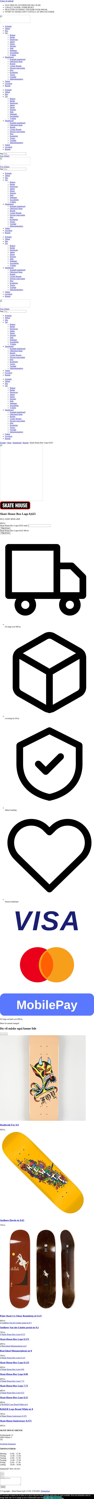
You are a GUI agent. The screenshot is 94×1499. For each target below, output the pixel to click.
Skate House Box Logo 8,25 (14, 1397)
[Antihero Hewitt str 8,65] (43, 1216)
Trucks (12, 75)
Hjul (11, 70)
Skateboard (9, 57)
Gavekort (8, 83)
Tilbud (7, 28)
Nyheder (8, 26)
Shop (9, 443)
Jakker (12, 42)
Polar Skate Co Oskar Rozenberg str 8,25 (21, 1316)
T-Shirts (13, 55)
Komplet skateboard (17, 59)
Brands (7, 86)
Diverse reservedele (17, 68)
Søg (1, 154)
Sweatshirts (14, 53)
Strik (11, 48)
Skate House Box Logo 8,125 (14, 1362)
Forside (3, 443)
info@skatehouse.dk (8, 1442)
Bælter (12, 37)
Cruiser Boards (15, 66)
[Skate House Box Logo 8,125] (12, 1358)
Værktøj (13, 77)
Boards (12, 64)
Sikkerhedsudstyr (16, 79)
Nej (49, 1498)
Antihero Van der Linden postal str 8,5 (19, 1327)
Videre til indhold (6, 1)
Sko (6, 31)
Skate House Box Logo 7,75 (14, 1385)
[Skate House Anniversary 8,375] (13, 1416)
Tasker (7, 81)
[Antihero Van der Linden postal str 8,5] (16, 1323)
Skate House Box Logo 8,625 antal (13, 526)
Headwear (14, 39)
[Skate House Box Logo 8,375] (12, 1334)
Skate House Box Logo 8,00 (14, 1374)
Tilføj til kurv (5, 528)
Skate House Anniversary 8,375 (16, 1421)
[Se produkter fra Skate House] (15, 509)
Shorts (12, 44)
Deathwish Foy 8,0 (9, 1125)
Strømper (13, 50)
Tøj (6, 33)
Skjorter (13, 46)
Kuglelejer (14, 72)
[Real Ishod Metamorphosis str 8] (13, 1346)
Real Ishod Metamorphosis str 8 (16, 1351)
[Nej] (63, 1498)
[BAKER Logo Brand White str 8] (14, 1404)
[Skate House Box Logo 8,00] (12, 1369)
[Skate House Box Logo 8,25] (12, 1393)
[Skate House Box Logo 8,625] (21, 500)
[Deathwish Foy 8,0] (43, 1120)
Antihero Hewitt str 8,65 (12, 1220)
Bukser (12, 35)
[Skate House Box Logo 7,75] (12, 1381)
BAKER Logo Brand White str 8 (16, 1409)
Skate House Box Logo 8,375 (14, 1339)
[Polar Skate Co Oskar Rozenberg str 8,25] (43, 1311)
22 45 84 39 (8, 1440)
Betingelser (45, 1491)
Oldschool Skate (16, 61)
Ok (45, 1498)
